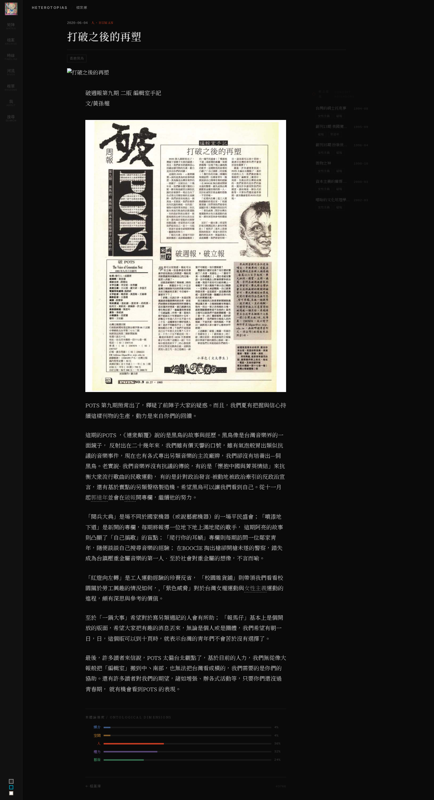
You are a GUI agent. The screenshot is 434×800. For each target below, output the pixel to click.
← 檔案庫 (93, 786)
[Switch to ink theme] (11, 787)
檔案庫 (81, 7)
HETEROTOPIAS (50, 7)
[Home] (11, 8)
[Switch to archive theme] (11, 793)
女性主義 (255, 588)
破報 (130, 497)
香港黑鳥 (77, 58)
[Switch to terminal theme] (11, 781)
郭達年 (99, 497)
